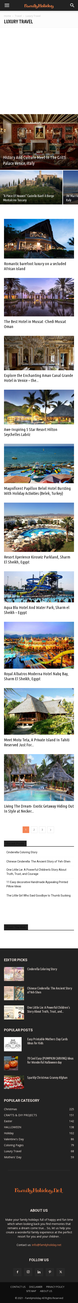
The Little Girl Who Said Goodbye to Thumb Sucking (38, 895)
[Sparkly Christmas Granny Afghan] (14, 1082)
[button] (6, 5)
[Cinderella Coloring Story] (14, 974)
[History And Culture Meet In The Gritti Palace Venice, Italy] (39, 142)
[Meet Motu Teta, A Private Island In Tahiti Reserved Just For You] (39, 711)
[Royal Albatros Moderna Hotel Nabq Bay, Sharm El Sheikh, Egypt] (39, 645)
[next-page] (50, 829)
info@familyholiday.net (46, 1245)
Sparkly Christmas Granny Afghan (47, 1077)
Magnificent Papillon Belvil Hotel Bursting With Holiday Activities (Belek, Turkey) (37, 491)
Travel (18, 16)
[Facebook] (17, 1272)
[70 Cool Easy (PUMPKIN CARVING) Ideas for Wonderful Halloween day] (11, 1063)
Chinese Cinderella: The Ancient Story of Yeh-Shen (38, 861)
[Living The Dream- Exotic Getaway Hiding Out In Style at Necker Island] (39, 777)
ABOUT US (46, 1291)
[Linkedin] (39, 1272)
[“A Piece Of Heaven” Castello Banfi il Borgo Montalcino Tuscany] (31, 188)
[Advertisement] (39, 69)
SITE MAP (31, 1291)
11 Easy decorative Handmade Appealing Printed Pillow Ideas (37, 884)
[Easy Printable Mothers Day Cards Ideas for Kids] (13, 1044)
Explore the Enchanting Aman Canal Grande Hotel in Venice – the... (38, 378)
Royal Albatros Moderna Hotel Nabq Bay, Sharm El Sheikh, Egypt (36, 676)
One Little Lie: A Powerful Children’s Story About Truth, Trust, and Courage (36, 871)
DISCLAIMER (35, 1287)
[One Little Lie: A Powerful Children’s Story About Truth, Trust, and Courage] (14, 1012)
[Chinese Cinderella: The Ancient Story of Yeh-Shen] (14, 993)
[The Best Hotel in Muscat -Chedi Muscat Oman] (39, 297)
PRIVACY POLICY (55, 1287)
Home (7, 16)
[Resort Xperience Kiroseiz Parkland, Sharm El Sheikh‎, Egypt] (39, 527)
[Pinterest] (50, 1272)
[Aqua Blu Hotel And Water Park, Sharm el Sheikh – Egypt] (39, 586)
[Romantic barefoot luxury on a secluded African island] (39, 239)
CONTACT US (17, 1287)
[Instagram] (28, 1272)
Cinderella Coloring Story (21, 852)
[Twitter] (61, 1272)
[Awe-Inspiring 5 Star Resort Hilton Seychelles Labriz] (39, 407)
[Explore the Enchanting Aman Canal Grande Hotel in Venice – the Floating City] (39, 353)
